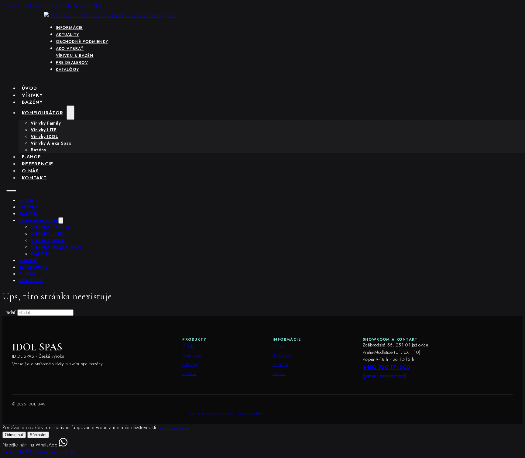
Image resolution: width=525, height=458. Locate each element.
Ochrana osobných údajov (212, 413)
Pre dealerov (72, 62)
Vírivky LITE (44, 130)
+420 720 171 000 (386, 367)
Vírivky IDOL (44, 136)
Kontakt (34, 177)
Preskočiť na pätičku (80, 5)
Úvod (29, 87)
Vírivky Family (46, 123)
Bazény (32, 101)
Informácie (69, 27)
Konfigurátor (42, 112)
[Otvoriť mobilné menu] (11, 190)
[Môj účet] (473, 5)
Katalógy (67, 69)
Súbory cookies (250, 413)
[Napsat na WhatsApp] (63, 444)
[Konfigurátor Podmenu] (70, 112)
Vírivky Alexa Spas (51, 143)
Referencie (37, 163)
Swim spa (191, 355)
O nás (30, 170)
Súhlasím (38, 434)
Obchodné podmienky (82, 41)
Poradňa (280, 364)
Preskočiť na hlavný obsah (29, 5)
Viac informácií (174, 427)
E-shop (31, 156)
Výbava (189, 373)
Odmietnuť (14, 434)
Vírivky (32, 94)
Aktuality (67, 34)
